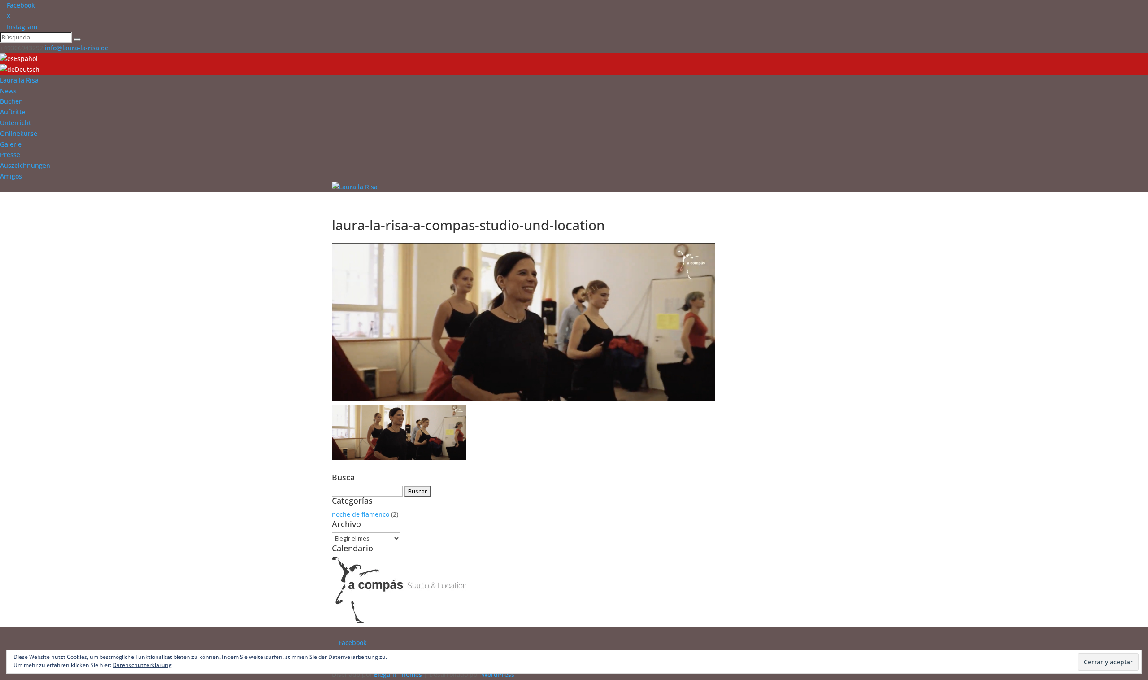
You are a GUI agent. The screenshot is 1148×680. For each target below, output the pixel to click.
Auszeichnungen (25, 165)
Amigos (11, 176)
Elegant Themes (398, 674)
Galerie (11, 144)
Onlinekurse (18, 133)
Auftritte (12, 112)
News (8, 91)
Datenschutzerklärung (142, 665)
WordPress (498, 674)
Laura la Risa (19, 80)
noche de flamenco (360, 514)
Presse (10, 154)
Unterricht (15, 122)
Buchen (11, 101)
